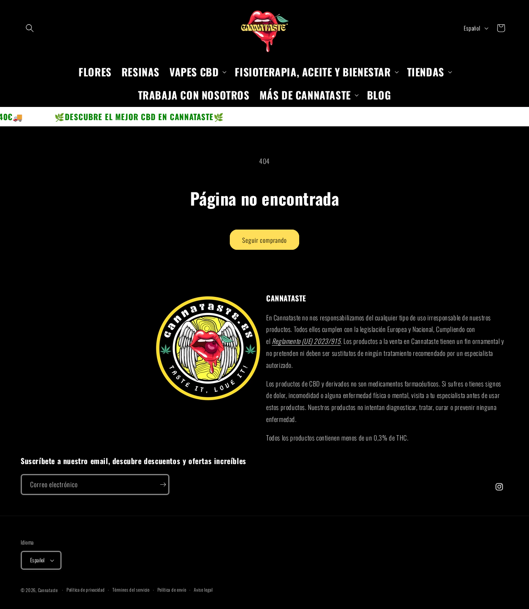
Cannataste (48, 590)
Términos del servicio (131, 589)
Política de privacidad (86, 589)
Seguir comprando (264, 239)
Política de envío (171, 589)
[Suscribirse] (159, 484)
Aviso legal (203, 589)
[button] (30, 28)
